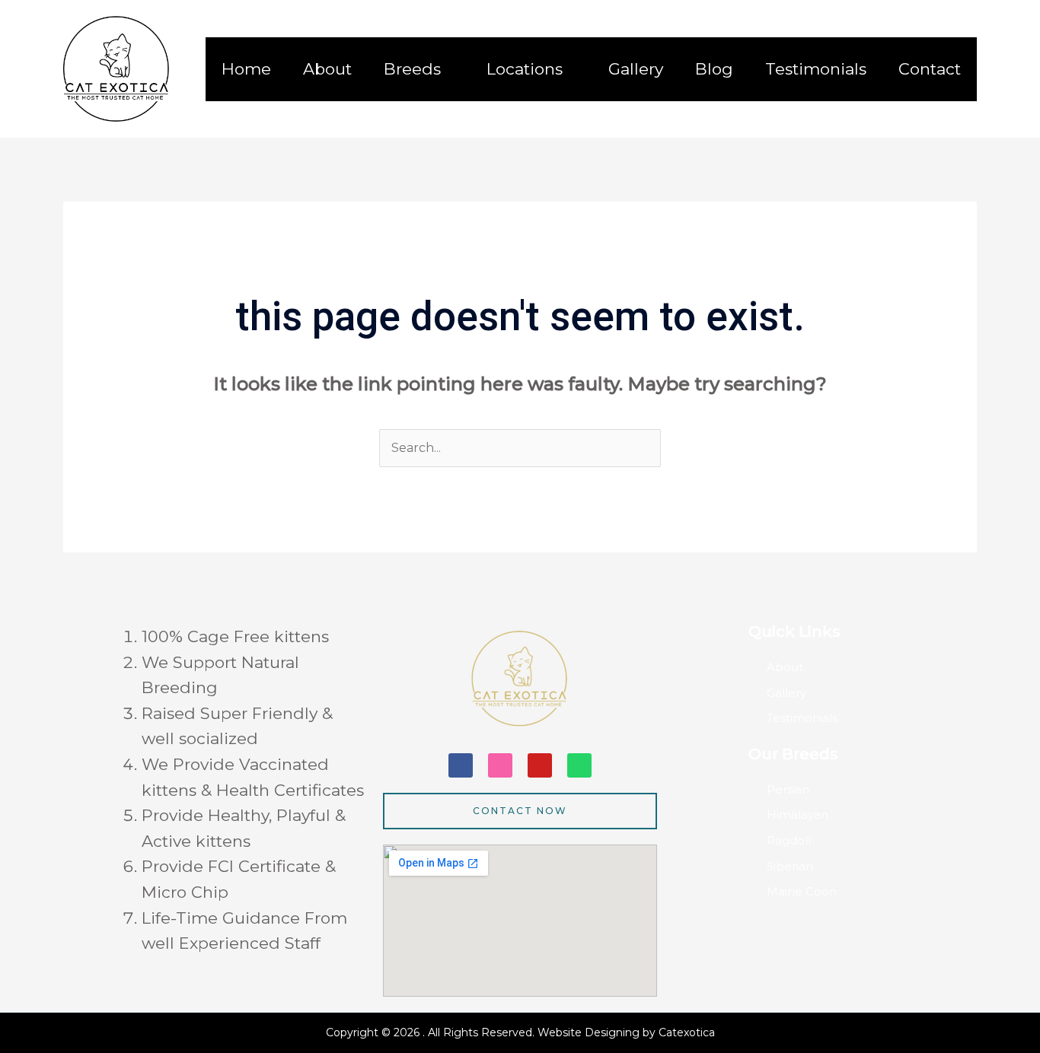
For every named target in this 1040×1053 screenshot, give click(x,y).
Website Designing (590, 1032)
